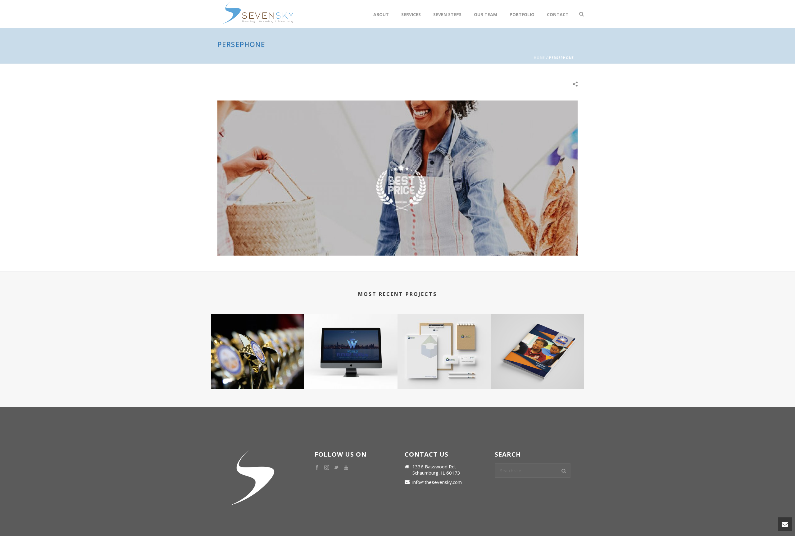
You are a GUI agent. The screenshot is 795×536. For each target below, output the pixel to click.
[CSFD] (444, 338)
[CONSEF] (257, 338)
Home (539, 58)
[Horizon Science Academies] (537, 338)
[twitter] (336, 468)
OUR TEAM (485, 14)
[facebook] (317, 468)
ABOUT (381, 14)
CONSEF (257, 365)
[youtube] (345, 468)
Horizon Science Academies (537, 365)
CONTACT (558, 14)
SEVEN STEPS (447, 14)
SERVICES (411, 14)
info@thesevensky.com (437, 482)
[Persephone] (397, 177)
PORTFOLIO (522, 14)
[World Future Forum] (351, 338)
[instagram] (326, 468)
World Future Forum (351, 365)
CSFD (444, 365)
